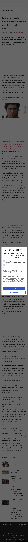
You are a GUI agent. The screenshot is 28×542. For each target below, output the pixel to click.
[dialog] (14, 271)
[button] (14, 268)
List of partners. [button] (17, 276)
